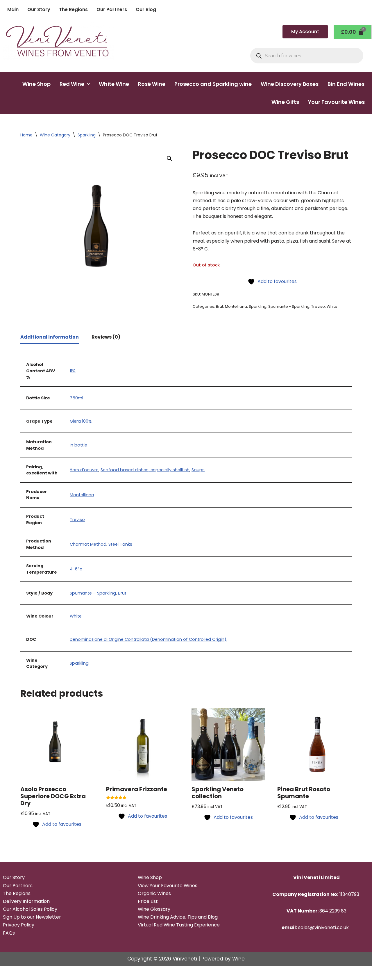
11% (73, 371)
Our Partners (111, 9)
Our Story (38, 9)
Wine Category (55, 135)
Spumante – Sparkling (93, 593)
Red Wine (72, 84)
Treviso (318, 306)
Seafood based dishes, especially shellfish (145, 470)
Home (26, 135)
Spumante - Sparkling (289, 306)
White (332, 306)
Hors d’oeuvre (84, 470)
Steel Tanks (120, 544)
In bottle (78, 445)
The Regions (73, 9)
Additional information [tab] (49, 337)
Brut (219, 306)
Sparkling (87, 135)
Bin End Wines (346, 84)
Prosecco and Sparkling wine (213, 84)
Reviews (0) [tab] (106, 337)
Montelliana (236, 306)
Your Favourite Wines (336, 102)
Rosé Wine (151, 84)
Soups (198, 470)
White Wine (114, 84)
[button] (74, 84)
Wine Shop (36, 84)
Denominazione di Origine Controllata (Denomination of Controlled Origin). (148, 639)
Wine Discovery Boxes (290, 84)
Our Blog (146, 9)
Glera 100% (81, 421)
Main (13, 9)
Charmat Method (88, 544)
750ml (76, 398)
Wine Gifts (285, 102)
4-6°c (76, 569)
